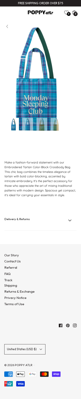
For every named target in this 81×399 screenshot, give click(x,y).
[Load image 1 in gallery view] (13, 124)
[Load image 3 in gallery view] (41, 124)
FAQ (7, 274)
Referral (10, 267)
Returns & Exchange (19, 291)
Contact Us (12, 261)
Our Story (11, 255)
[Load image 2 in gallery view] (27, 124)
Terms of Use (14, 304)
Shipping (10, 285)
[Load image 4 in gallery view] (56, 124)
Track (8, 280)
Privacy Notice (15, 298)
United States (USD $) (22, 349)
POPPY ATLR (23, 365)
